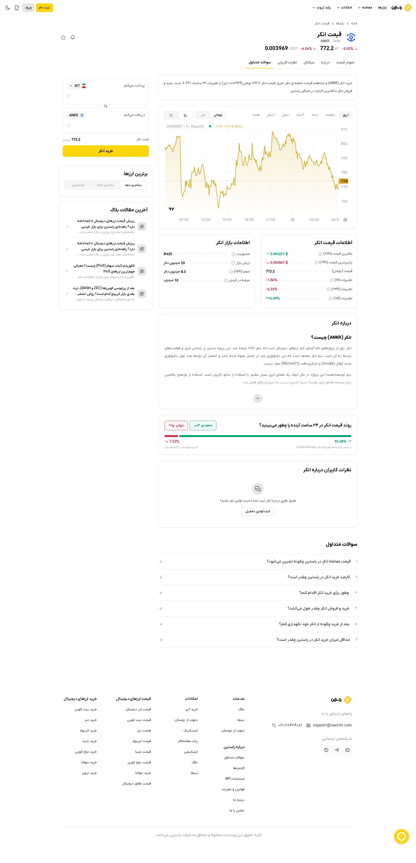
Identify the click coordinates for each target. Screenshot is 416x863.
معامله (367, 7)
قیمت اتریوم (142, 741)
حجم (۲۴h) (242, 271)
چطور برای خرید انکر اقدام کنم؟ (324, 593)
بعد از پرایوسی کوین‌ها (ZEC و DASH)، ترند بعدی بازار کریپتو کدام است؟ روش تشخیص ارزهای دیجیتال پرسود (104, 291)
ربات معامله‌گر (188, 741)
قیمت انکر (143, 139)
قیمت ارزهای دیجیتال (133, 699)
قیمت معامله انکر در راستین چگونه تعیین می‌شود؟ (309, 561)
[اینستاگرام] (347, 750)
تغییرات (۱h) (343, 280)
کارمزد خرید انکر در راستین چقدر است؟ (319, 577)
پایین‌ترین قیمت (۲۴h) (335, 262)
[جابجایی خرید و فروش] (105, 106)
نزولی (180, 425)
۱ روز (345, 115)
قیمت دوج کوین (139, 762)
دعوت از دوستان (233, 730)
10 (176, 280)
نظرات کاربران (287, 62)
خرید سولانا (143, 773)
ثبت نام (44, 7)
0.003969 (276, 48)
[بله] (326, 750)
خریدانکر (105, 151)
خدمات (239, 699)
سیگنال (309, 62)
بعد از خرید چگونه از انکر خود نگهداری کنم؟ (314, 624)
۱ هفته (330, 115)
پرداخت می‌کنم (134, 85)
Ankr (337, 41)
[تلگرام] (337, 750)
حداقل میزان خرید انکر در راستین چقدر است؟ (313, 639)
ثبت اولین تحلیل (258, 511)
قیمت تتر (144, 730)
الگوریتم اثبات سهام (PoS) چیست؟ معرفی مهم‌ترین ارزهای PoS (104, 269)
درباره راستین (234, 747)
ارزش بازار (243, 263)
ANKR (325, 41)
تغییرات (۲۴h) (342, 289)
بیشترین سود (133, 185)
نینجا (241, 720)
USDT (293, 49)
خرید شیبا (90, 741)
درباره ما (239, 800)
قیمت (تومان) (342, 271)
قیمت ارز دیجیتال (138, 709)
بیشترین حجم (105, 185)
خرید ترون (89, 773)
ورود (28, 7)
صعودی (206, 425)
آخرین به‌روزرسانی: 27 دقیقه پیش (181, 447)
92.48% (340, 441)
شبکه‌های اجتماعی (337, 739)
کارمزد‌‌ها (239, 768)
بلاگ (242, 709)
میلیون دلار (172, 263)
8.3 (183, 272)
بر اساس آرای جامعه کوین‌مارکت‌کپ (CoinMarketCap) (323, 447)
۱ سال (285, 115)
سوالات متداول (260, 62)
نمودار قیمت (345, 62)
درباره (325, 62)
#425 (168, 254)
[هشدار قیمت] (72, 37)
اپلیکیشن (191, 752)
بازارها (382, 7)
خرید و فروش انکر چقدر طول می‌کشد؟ (318, 608)
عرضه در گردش (239, 280)
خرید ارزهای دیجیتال (80, 699)
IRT (337, 49)
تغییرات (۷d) (343, 298)
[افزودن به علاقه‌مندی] (63, 37)
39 (183, 263)
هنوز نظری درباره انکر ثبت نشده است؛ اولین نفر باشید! (258, 500)
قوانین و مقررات (233, 789)
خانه (354, 23)
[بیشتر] (257, 398)
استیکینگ (191, 730)
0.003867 (277, 263)
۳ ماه (300, 115)
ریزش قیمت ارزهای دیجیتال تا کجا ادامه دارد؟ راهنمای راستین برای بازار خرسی (106, 224)
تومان (218, 115)
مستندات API (235, 779)
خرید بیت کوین (86, 709)
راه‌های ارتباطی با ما (336, 713)
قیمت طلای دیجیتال (136, 783)
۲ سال (271, 115)
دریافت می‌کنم (134, 115)
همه (255, 115)
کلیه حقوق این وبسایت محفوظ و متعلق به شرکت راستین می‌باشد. (208, 835)
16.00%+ (273, 298)
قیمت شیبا (143, 752)
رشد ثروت (323, 7)
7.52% (174, 441)
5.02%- (348, 49)
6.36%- (306, 49)
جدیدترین (78, 185)
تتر (203, 115)
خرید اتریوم (88, 730)
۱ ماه (315, 115)
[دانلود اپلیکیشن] (17, 8)
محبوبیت (243, 254)
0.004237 (277, 254)
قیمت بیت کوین (139, 720)
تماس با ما (237, 810)
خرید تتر (90, 720)
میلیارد (168, 280)
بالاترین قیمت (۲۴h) (337, 254)
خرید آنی (191, 709)
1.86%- (272, 280)
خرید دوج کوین (86, 752)
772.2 (327, 48)
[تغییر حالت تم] (8, 8)
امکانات (346, 7)
